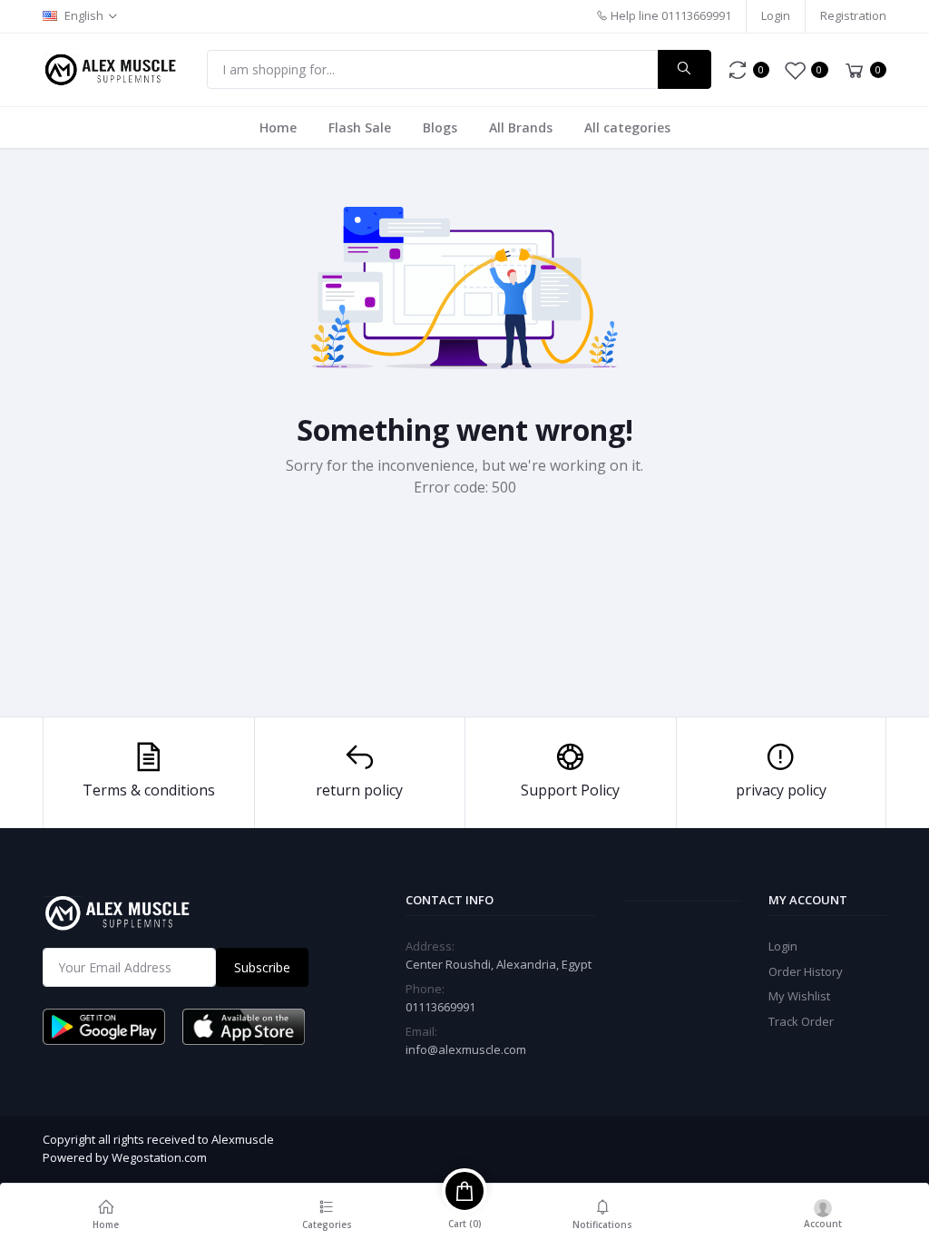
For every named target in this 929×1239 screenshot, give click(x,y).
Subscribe (262, 967)
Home (278, 127)
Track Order (801, 1021)
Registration (853, 15)
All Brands (521, 127)
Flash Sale (359, 127)
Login (775, 15)
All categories (627, 127)
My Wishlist (799, 996)
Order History (805, 971)
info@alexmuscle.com (466, 1049)
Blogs (440, 127)
